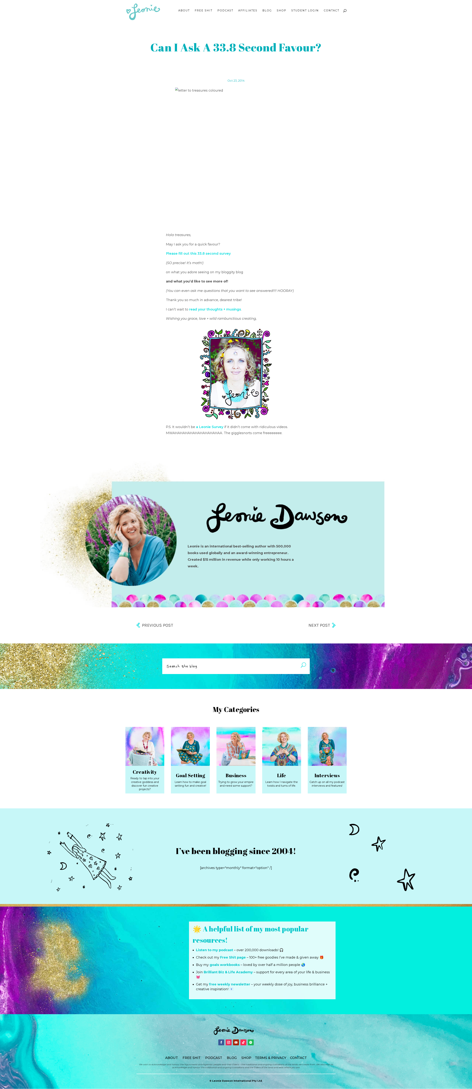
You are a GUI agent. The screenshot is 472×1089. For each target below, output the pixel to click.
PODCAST (213, 1058)
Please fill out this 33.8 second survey (198, 254)
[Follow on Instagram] (229, 1042)
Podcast (225, 10)
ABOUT (171, 1058)
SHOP (246, 1058)
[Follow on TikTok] (243, 1042)
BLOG (232, 1058)
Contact (331, 10)
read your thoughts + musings (215, 309)
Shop (281, 10)
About (184, 10)
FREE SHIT (192, 1058)
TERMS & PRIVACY (270, 1058)
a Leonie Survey (209, 427)
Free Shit (203, 10)
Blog (267, 10)
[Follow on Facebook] (221, 1042)
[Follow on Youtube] (236, 1042)
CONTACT (298, 1058)
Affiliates (247, 10)
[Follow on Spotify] (251, 1042)
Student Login (305, 10)
